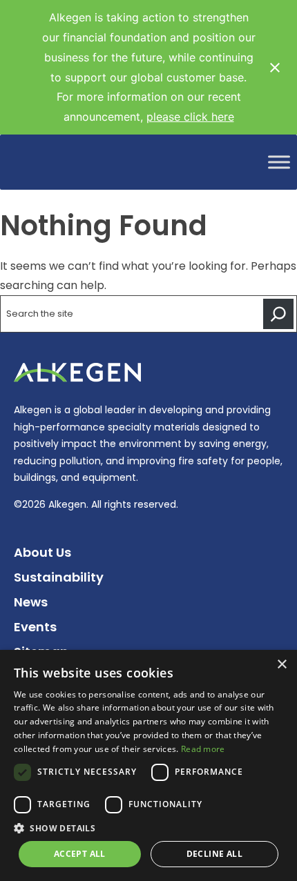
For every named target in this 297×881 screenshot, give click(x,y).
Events (35, 626)
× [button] (281, 665)
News (31, 602)
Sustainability (59, 577)
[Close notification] (275, 67)
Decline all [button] (214, 854)
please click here (190, 116)
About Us (42, 552)
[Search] (278, 314)
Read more (203, 749)
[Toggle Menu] (279, 162)
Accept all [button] (80, 854)
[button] (148, 828)
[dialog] (148, 765)
